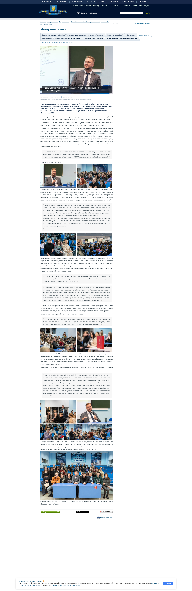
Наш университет (61, 2)
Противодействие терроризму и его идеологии (122, 39)
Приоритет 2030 (46, 2)
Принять (168, 583)
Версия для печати (106, 518)
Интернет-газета (77, 2)
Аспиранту (142, 2)
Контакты (114, 6)
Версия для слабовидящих (89, 13)
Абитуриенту (91, 2)
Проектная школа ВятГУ (115, 35)
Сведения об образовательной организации (90, 6)
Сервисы (126, 6)
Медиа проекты (64, 22)
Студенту (103, 2)
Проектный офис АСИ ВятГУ (93, 39)
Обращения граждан (141, 6)
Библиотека (114, 2)
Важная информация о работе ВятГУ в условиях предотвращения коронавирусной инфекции (73, 35)
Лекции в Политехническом (51, 42)
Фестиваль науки (68, 42)
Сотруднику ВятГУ (128, 2)
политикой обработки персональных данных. (66, 585)
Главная (43, 22)
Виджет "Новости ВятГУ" (50, 512)
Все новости (131, 35)
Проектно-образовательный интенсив (67, 39)
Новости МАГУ (47, 39)
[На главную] (53, 10)
